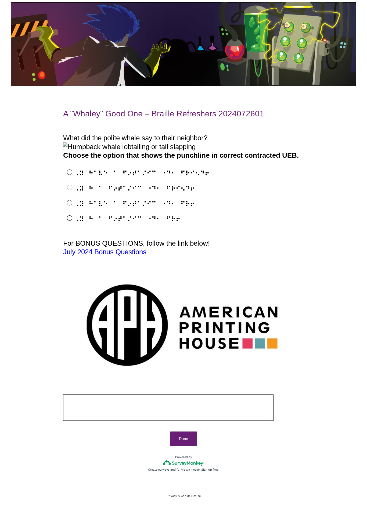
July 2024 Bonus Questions (104, 252)
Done (183, 438)
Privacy (172, 496)
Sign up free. (210, 469)
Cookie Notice (191, 496)
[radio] (66, 172)
